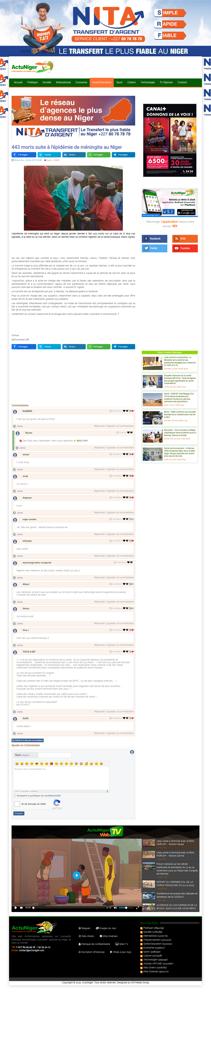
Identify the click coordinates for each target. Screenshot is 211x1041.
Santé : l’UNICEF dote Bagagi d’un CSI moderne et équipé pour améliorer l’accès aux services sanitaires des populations (179, 397)
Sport (119, 82)
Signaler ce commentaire (120, 426)
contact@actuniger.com (31, 950)
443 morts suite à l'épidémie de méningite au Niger (67, 147)
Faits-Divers (87, 936)
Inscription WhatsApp (93, 952)
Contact (182, 82)
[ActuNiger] (34, 66)
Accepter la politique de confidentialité (39, 795)
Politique (32, 82)
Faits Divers (149, 967)
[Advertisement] (69, 247)
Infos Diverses (110, 936)
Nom (22, 755)
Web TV (123, 944)
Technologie (148, 82)
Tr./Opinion (166, 82)
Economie (81, 82)
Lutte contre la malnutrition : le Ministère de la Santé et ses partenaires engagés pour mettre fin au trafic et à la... (180, 361)
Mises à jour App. (122, 952)
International (63, 82)
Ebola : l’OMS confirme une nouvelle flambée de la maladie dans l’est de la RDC (180, 414)
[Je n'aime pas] (127, 411)
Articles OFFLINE (153, 963)
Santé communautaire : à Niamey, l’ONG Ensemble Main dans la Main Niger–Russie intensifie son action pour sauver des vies (179, 452)
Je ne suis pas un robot (33, 804)
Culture (131, 82)
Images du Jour (107, 928)
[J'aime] (124, 411)
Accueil (18, 82)
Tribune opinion (152, 939)
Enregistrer (19, 813)
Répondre (99, 426)
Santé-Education (101, 82)
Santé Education (152, 943)
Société (47, 82)
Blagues (85, 928)
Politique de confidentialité (95, 944)
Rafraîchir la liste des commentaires (29, 740)
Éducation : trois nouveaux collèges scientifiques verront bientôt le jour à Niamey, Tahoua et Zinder (180, 432)
